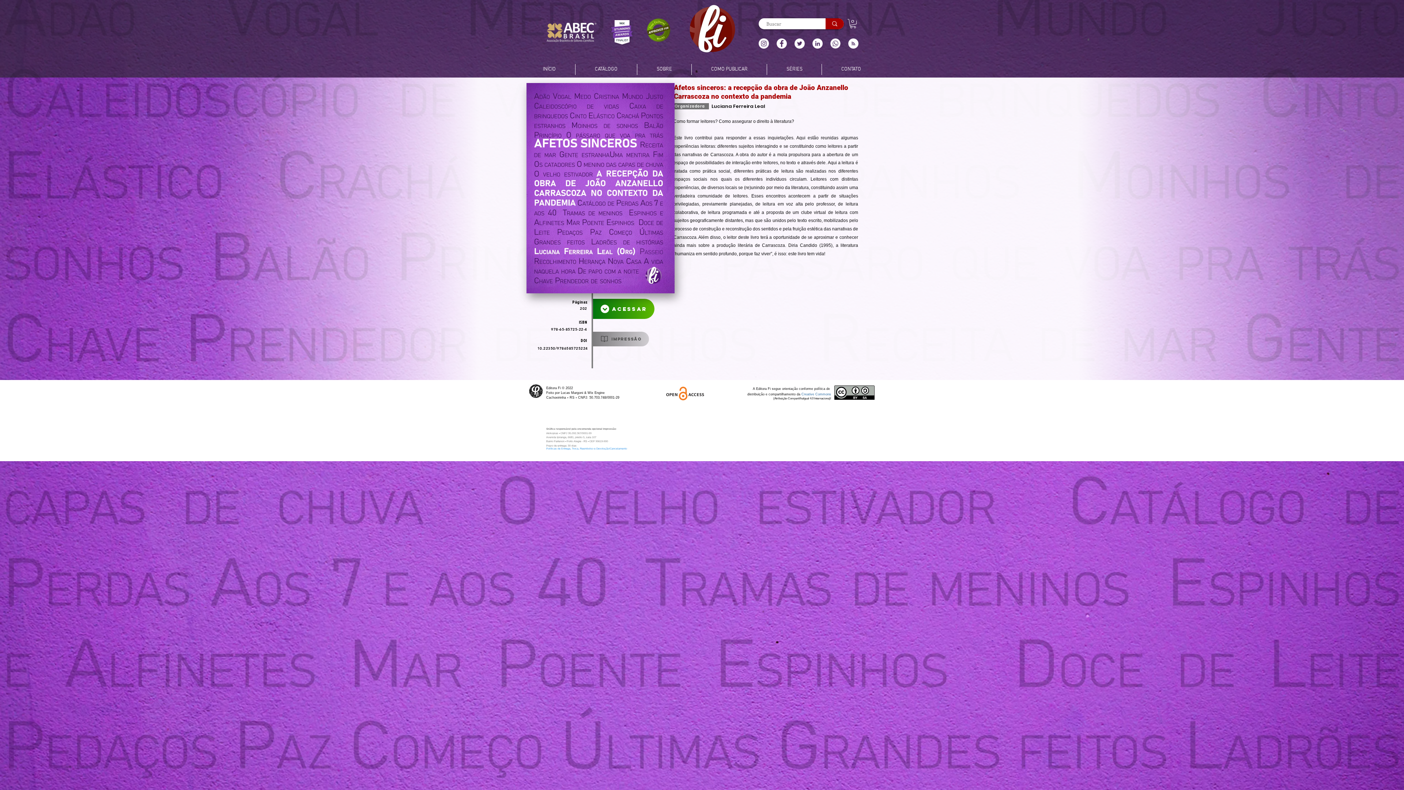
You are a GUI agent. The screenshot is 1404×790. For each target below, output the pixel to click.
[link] (853, 23)
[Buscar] (835, 23)
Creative (808, 394)
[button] (853, 43)
